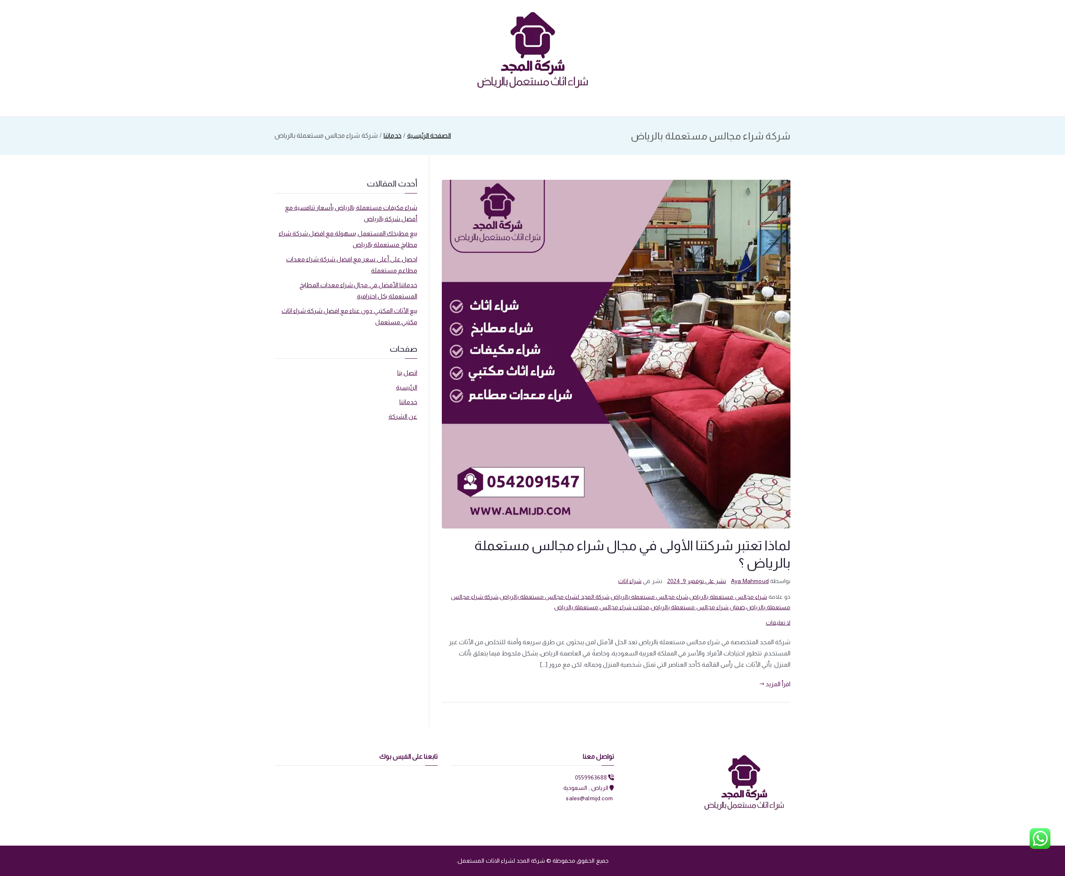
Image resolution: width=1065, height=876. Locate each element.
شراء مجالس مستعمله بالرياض (649, 596)
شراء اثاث (629, 581)
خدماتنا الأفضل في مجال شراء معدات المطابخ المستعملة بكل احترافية (358, 290)
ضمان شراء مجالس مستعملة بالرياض (698, 607)
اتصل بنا (407, 372)
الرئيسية (406, 387)
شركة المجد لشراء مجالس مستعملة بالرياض (554, 596)
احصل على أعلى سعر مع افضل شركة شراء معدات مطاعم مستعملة (351, 265)
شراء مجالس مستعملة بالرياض (728, 596)
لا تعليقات (778, 622)
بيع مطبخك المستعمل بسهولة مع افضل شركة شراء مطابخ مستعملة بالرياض (348, 239)
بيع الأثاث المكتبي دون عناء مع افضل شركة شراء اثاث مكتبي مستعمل (349, 316)
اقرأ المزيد (777, 683)
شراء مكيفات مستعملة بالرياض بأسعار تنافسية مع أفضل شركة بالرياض (351, 213)
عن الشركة (403, 416)
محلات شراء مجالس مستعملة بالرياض (602, 607)
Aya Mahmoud (750, 581)
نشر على (696, 581)
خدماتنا (408, 401)
